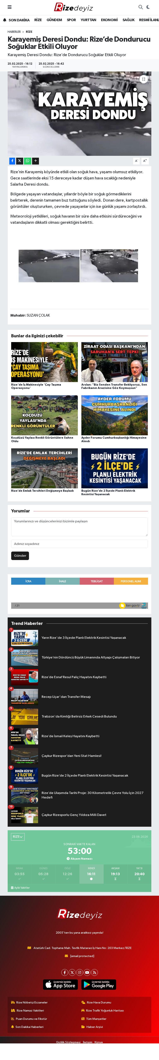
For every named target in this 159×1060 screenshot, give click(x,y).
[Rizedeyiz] (74, 7)
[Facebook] (64, 972)
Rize (29, 31)
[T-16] (79, 267)
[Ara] (141, 7)
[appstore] (60, 984)
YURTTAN (88, 20)
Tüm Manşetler (96, 1018)
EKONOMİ (109, 20)
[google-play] (98, 984)
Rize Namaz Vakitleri (30, 1010)
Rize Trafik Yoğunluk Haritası (105, 1010)
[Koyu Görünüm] (148, 7)
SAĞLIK (128, 20)
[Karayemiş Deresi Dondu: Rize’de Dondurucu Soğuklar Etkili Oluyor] (80, 113)
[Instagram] (79, 972)
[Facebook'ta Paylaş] (12, 161)
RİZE (38, 20)
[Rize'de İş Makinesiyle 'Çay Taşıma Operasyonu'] (44, 362)
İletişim (87, 1042)
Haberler (14, 31)
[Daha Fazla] (35, 161)
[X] (72, 972)
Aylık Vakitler (22, 887)
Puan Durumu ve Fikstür (31, 1018)
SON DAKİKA (18, 20)
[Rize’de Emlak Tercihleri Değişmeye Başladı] (44, 468)
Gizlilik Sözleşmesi (68, 1042)
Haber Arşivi (95, 1027)
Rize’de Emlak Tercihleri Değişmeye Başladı (42, 490)
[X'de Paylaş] (19, 161)
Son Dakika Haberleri (29, 1027)
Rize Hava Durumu (99, 1002)
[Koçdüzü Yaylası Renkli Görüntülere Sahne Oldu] (44, 415)
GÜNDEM (54, 20)
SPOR (71, 20)
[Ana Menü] (10, 7)
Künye (99, 1042)
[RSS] (94, 972)
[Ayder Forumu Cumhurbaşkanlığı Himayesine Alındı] (114, 415)
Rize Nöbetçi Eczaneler (32, 1002)
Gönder (20, 556)
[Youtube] (87, 972)
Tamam (144, 1055)
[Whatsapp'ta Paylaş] (27, 161)
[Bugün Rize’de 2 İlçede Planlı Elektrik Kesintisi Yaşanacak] (114, 468)
